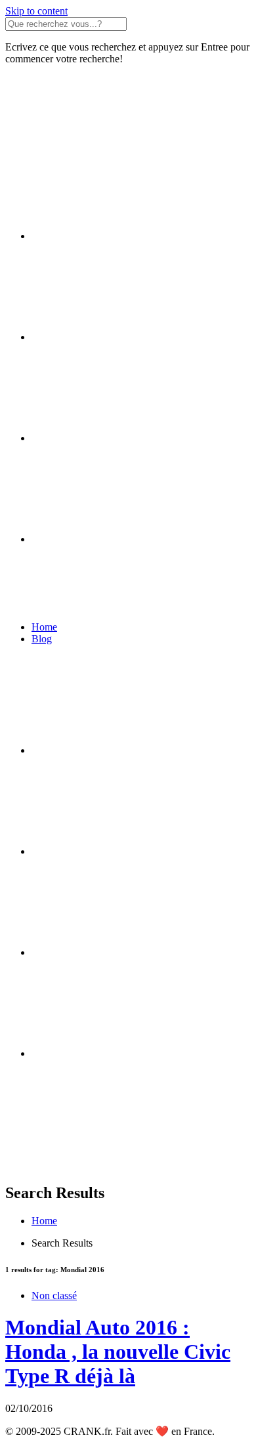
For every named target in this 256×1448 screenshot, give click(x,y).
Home (44, 626)
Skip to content (36, 10)
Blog (42, 638)
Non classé (54, 1295)
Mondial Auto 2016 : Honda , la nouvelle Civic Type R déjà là (117, 1351)
